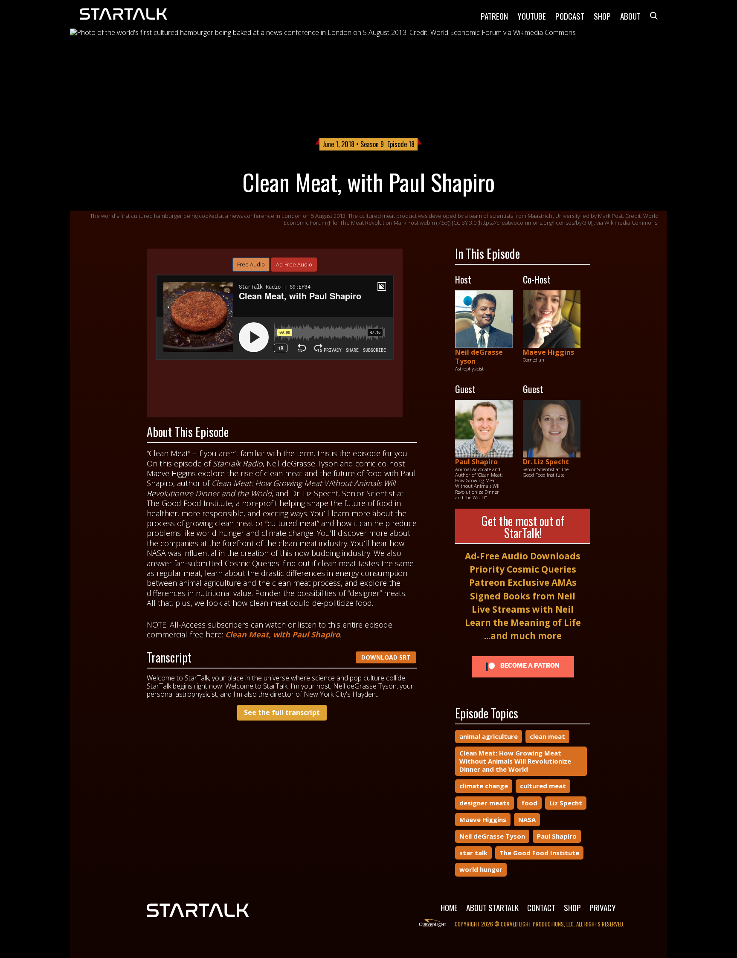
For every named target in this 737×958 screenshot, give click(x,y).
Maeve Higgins (548, 352)
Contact (541, 907)
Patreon (494, 16)
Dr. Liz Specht (546, 461)
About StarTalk (492, 907)
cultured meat (543, 785)
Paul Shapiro (476, 461)
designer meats (484, 803)
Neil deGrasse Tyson (479, 356)
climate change (483, 785)
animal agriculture (488, 736)
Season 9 (372, 144)
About (630, 16)
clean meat (547, 736)
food (529, 803)
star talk (473, 852)
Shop (602, 16)
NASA (527, 819)
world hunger (480, 869)
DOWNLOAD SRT (386, 657)
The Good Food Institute (539, 852)
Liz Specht (565, 803)
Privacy (602, 907)
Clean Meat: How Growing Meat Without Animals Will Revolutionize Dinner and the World (515, 761)
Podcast (569, 16)
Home (449, 907)
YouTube (531, 16)
